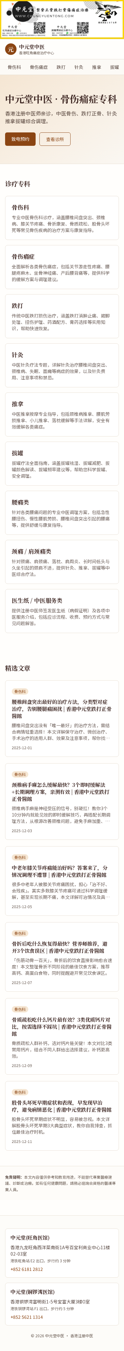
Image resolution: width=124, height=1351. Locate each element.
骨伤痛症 (39, 67)
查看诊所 (55, 139)
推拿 (96, 67)
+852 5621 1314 (26, 1317)
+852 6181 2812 (26, 1269)
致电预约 (20, 139)
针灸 (78, 67)
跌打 (61, 67)
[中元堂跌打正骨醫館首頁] (62, 19)
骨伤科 (14, 67)
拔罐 (114, 67)
